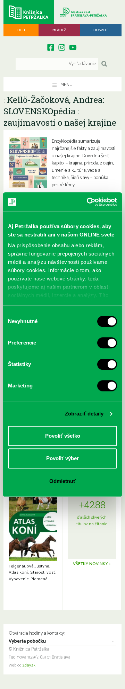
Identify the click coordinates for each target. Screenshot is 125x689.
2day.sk (29, 665)
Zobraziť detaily (84, 414)
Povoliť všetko (62, 436)
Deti (21, 30)
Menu (66, 85)
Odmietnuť (62, 481)
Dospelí (100, 30)
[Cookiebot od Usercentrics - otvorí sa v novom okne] (88, 201)
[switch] (107, 342)
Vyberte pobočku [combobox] (27, 641)
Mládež (59, 30)
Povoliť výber (62, 458)
